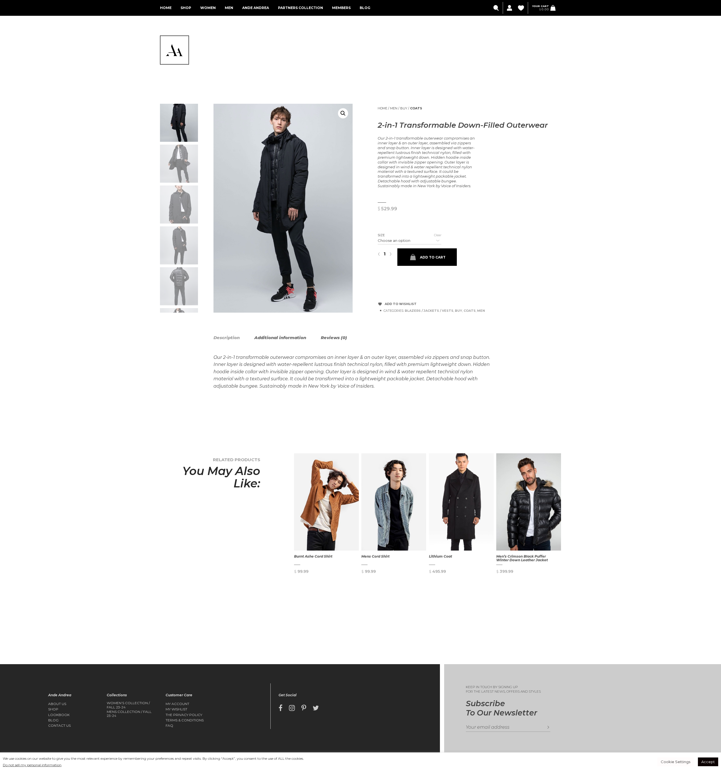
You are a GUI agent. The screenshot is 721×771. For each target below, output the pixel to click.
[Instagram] (292, 708)
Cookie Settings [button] (675, 761)
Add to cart (433, 257)
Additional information (280, 337)
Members (341, 8)
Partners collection (300, 8)
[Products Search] (496, 8)
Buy (403, 108)
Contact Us (59, 726)
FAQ (169, 726)
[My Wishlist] (521, 8)
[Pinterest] (303, 708)
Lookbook (59, 715)
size (381, 235)
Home (166, 8)
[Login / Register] (509, 8)
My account (177, 704)
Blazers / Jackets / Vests (429, 311)
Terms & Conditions (185, 720)
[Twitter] (316, 708)
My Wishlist (176, 709)
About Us (57, 704)
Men (229, 8)
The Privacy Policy (184, 715)
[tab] (233, 337)
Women (208, 8)
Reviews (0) (334, 337)
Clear (437, 235)
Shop (186, 8)
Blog (365, 8)
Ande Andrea (255, 8)
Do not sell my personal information (32, 765)
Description (226, 337)
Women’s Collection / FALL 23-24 (128, 705)
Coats (416, 108)
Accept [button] (708, 761)
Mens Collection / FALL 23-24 (129, 714)
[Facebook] (280, 708)
